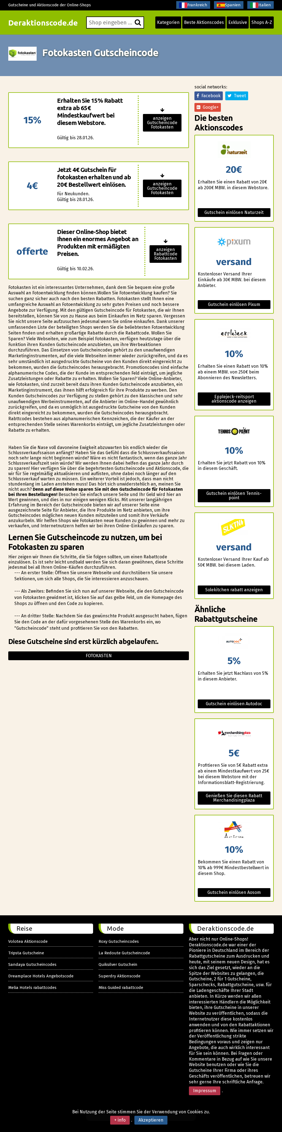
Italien (264, 4)
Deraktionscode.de (43, 22)
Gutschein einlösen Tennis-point (234, 495)
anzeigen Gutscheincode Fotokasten (162, 123)
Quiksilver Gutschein (118, 964)
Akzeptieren (151, 1120)
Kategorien (168, 22)
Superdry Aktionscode (119, 976)
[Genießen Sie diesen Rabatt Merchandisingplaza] (234, 734)
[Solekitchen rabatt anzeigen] (234, 528)
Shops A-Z (261, 22)
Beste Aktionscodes (204, 22)
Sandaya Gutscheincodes (32, 964)
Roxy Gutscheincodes (119, 941)
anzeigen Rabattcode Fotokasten (165, 254)
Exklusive (237, 22)
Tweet (239, 95)
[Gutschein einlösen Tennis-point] (234, 431)
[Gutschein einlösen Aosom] (234, 830)
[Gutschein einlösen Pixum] (234, 242)
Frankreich (197, 4)
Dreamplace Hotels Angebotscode (41, 976)
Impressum (204, 1090)
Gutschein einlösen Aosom (234, 892)
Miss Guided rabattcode (121, 987)
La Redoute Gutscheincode (124, 952)
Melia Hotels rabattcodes (32, 987)
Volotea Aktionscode (28, 941)
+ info (120, 1120)
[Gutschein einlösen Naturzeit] (234, 150)
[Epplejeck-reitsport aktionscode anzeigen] (234, 334)
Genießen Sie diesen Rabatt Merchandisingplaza (234, 798)
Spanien (233, 4)
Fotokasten (99, 655)
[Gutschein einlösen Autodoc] (234, 641)
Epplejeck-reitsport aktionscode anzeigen (234, 399)
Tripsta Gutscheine (26, 952)
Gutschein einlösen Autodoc (234, 703)
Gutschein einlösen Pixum (234, 304)
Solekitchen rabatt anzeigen (234, 589)
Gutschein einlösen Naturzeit (234, 212)
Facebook (210, 95)
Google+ (209, 107)
